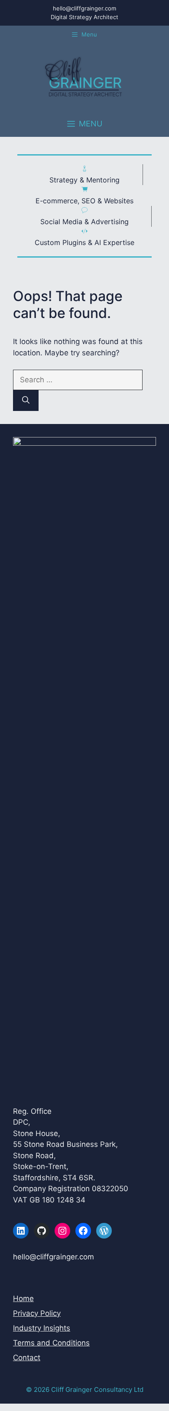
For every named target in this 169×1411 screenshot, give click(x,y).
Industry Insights (41, 1328)
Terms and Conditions (51, 1342)
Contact (26, 1357)
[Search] (26, 400)
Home (23, 1298)
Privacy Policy (37, 1313)
